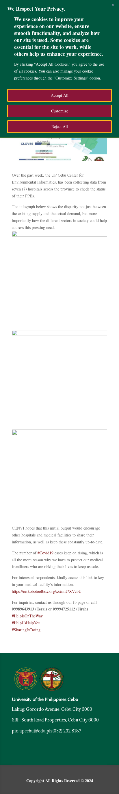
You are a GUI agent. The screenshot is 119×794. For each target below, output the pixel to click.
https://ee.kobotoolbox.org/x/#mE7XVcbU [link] (46, 591)
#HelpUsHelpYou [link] (26, 622)
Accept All (59, 95)
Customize (59, 111)
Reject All (59, 126)
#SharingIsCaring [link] (26, 629)
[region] (59, 69)
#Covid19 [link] (45, 553)
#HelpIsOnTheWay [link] (27, 616)
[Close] (112, 4)
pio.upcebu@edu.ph (32, 731)
